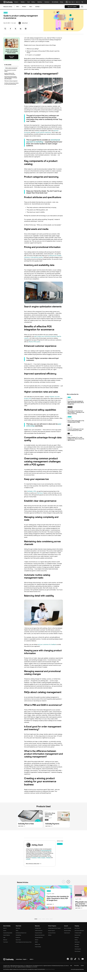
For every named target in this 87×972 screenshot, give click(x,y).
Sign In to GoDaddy (67, 928)
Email (28, 1)
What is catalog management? (11, 67)
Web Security (77, 942)
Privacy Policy (76, 965)
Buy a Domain (77, 928)
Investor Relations (6, 935)
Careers (4, 930)
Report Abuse (18, 939)
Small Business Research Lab (21, 932)
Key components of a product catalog (10, 71)
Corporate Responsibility (7, 932)
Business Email (77, 935)
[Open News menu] (32, 6)
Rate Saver (40, 493)
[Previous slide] (63, 881)
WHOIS (36, 942)
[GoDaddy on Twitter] (79, 959)
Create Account (67, 932)
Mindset (24, 6)
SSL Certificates (55, 1)
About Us (5, 928)
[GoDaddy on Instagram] (71, 959)
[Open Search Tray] (67, 2)
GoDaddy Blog (18, 935)
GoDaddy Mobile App (39, 937)
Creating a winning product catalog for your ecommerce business (11, 84)
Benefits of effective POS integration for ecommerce (9, 74)
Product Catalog (38, 946)
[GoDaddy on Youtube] (82, 959)
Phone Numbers (77, 951)
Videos (17, 930)
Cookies (82, 965)
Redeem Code (37, 944)
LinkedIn (28, 859)
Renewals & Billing (67, 930)
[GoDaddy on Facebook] (68, 959)
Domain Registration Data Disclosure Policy (23, 942)
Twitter (39, 857)
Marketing (78, 895)
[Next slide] (68, 881)
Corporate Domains (38, 932)
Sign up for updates (72, 6)
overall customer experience (43, 132)
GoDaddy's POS (31, 491)
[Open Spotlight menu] (40, 6)
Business (69, 416)
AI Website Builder (78, 932)
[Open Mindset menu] (26, 6)
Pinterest (48, 857)
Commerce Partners (51, 932)
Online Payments (78, 948)
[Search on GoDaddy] (82, 6)
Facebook (34, 857)
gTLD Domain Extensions (79, 930)
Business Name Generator (40, 935)
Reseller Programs (51, 930)
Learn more (49, 904)
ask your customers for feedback (47, 644)
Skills (17, 6)
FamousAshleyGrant (46, 850)
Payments (60, 843)
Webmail (36, 939)
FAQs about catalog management (10, 80)
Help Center (18, 928)
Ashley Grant (25, 23)
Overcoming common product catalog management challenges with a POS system (10, 77)
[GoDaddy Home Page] (8, 959)
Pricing (61, 1)
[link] (10, 28)
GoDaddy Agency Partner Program (54, 928)
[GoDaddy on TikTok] (75, 959)
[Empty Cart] (82, 2)
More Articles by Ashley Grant (32, 863)
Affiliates (49, 935)
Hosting (76, 939)
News (30, 6)
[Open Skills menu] (19, 6)
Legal (4, 937)
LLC (68, 433)
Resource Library (8, 6)
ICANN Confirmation (38, 930)
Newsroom (5, 939)
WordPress (77, 937)
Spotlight (37, 6)
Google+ (43, 857)
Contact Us (18, 937)
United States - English (21, 959)
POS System (77, 946)
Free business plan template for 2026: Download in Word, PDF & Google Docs (58, 898)
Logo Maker (77, 944)
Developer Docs (38, 928)
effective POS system (34, 341)
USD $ (31, 959)
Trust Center (5, 942)
